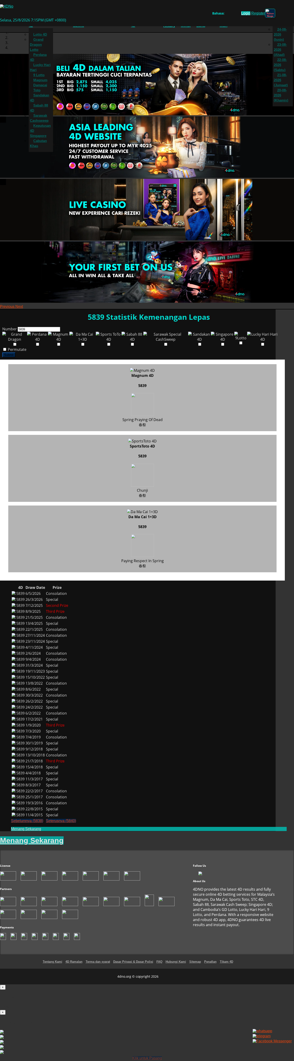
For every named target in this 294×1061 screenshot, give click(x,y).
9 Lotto (39, 75)
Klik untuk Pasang (147, 1058)
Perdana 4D (38, 57)
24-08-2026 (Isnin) (280, 34)
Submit (9, 355)
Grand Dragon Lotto (36, 45)
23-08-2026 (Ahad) (280, 50)
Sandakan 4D (39, 97)
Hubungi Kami (176, 961)
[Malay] (235, 14)
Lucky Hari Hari (40, 67)
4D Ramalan (73, 961)
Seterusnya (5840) (61, 821)
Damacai (40, 85)
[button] (7, 306)
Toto (36, 90)
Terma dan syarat (98, 961)
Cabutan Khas (38, 143)
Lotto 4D (40, 34)
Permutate (16, 349)
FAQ (159, 961)
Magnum (40, 80)
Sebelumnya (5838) (27, 821)
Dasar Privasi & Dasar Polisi (133, 961)
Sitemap (195, 961)
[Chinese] (231, 14)
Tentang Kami (52, 961)
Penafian (210, 961)
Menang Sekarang (26, 829)
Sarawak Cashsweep (39, 118)
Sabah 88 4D (39, 108)
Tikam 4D (226, 961)
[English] (227, 14)
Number (9, 328)
